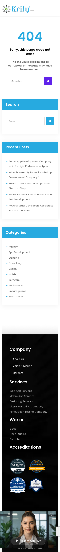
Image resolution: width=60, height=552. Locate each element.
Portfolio (15, 439)
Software (14, 280)
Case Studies (18, 434)
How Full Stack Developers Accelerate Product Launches (31, 208)
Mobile (12, 274)
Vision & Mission (22, 366)
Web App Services (21, 391)
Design (13, 268)
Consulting (15, 263)
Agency (13, 246)
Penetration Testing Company (28, 412)
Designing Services (21, 401)
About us (18, 359)
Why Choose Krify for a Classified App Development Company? (31, 175)
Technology (16, 285)
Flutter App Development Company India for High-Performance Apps (30, 164)
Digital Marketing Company (26, 406)
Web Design (16, 296)
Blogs (13, 429)
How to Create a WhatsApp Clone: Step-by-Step (29, 186)
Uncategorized (17, 291)
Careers (18, 373)
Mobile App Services (22, 396)
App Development (19, 252)
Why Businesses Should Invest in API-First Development (30, 197)
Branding (14, 257)
